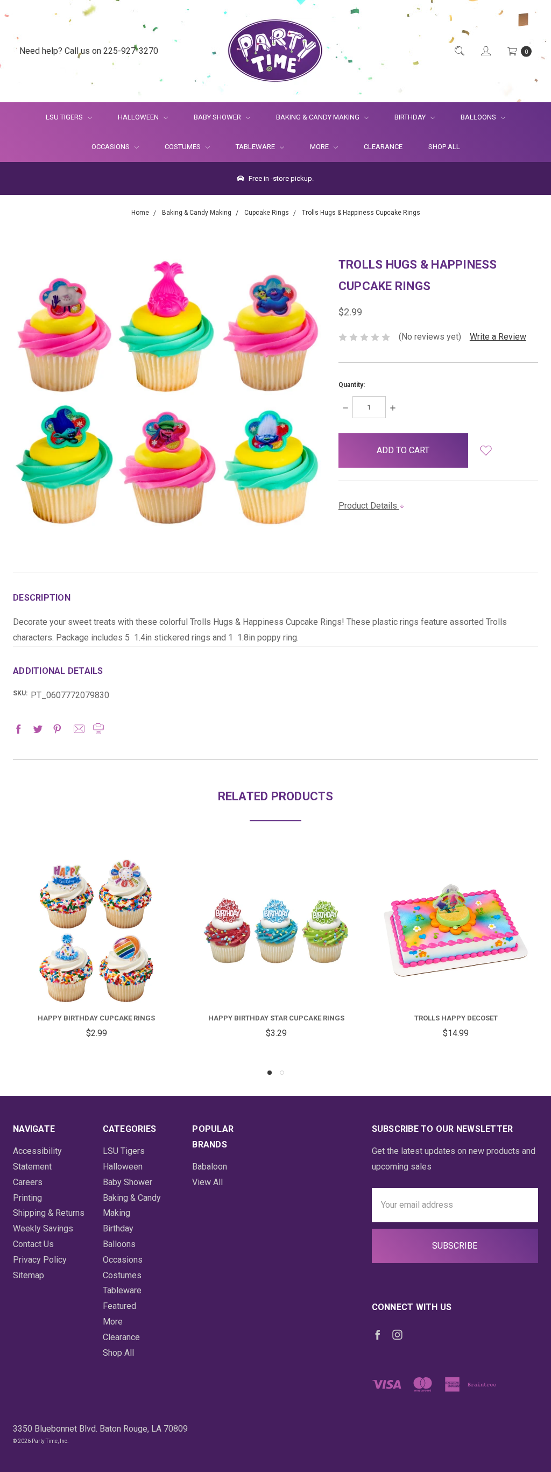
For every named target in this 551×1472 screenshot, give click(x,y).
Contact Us (33, 1244)
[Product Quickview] (96, 937)
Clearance (383, 147)
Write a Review (498, 337)
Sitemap (28, 1275)
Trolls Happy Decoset (456, 1018)
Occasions (111, 147)
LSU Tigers (65, 117)
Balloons (479, 117)
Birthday (410, 117)
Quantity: (351, 385)
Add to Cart (96, 978)
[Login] (485, 51)
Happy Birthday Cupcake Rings (96, 1018)
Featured (119, 1306)
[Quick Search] (459, 51)
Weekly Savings (43, 1228)
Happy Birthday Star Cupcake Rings (276, 1018)
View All (207, 1182)
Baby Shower (218, 117)
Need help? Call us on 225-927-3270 (88, 51)
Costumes (183, 147)
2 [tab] (282, 1072)
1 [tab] (269, 1072)
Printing (27, 1198)
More (313, 147)
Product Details (368, 506)
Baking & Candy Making (318, 117)
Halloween (139, 117)
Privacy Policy (40, 1260)
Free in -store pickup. (280, 178)
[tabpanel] (96, 949)
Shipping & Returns (48, 1213)
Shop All (444, 147)
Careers (28, 1182)
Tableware (256, 147)
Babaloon (209, 1166)
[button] (485, 450)
